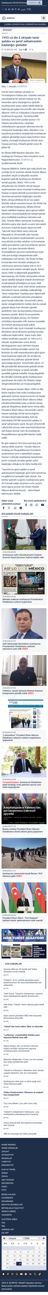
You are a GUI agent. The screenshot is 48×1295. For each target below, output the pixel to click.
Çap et (22, 49)
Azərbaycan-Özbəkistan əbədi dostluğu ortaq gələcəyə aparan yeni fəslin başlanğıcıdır (22, 784)
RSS (3, 1226)
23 (44, 1260)
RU (6, 9)
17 (7, 1260)
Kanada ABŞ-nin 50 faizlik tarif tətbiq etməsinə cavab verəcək (20, 970)
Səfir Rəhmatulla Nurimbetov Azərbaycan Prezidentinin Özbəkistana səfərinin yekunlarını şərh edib (21, 646)
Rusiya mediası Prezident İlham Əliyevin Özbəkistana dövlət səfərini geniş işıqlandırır (23, 830)
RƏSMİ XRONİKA (9, 1145)
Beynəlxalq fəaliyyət (13, 1208)
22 (39, 1260)
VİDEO (4, 1186)
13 (27, 1256)
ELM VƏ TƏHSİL (8, 1169)
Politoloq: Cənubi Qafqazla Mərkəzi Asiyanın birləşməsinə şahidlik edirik (23, 692)
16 (44, 1256)
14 (33, 1256)
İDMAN (5, 1173)
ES (19, 9)
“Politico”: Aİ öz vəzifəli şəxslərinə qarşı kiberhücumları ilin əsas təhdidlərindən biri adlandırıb (23, 982)
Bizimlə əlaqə (8, 1194)
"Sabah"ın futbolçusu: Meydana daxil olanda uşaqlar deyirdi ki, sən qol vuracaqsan (24, 1071)
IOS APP (5, 1233)
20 (27, 1260)
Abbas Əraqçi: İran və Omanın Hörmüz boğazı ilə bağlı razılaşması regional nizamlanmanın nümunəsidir (21, 1048)
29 (39, 1264)
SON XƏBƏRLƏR (13, 963)
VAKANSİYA (7, 1215)
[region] (25, 1051)
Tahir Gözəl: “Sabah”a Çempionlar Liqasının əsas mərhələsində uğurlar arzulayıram (23, 994)
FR (15, 9)
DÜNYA (5, 1176)
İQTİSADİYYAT (8, 1155)
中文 (29, 9)
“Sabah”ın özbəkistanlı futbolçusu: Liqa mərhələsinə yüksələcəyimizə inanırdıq (21, 1113)
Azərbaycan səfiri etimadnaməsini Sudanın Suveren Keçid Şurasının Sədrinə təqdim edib (23, 556)
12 (20, 1256)
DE (13, 9)
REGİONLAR (7, 1158)
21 (33, 1260)
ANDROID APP (8, 1229)
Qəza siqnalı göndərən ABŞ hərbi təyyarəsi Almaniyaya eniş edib (23, 1016)
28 (33, 1264)
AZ (3, 9)
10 (7, 1256)
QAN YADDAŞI (8, 1180)
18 (14, 1260)
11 (14, 1256)
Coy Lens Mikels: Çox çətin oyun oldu (20, 1103)
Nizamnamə (7, 1201)
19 (20, 1260)
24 (7, 1264)
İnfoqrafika (7, 1183)
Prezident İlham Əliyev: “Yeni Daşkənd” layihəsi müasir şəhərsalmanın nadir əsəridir (23, 919)
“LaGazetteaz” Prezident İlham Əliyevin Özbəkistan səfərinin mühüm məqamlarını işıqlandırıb (22, 737)
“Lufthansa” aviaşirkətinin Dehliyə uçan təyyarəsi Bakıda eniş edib (22, 1036)
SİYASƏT (7, 30)
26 (20, 1264)
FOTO (4, 1190)
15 (39, 1256)
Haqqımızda (7, 1198)
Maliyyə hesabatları (12, 1204)
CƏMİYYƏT (6, 1162)
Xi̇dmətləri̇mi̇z (9, 1211)
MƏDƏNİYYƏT (8, 1165)
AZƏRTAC (22, 86)
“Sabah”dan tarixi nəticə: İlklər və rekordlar (23, 1026)
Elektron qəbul (10, 1219)
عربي (23, 9)
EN (9, 9)
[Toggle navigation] (43, 18)
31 (7, 1267)
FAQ (3, 1223)
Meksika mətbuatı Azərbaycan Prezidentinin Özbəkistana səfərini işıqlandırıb (23, 600)
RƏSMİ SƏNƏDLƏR (10, 1148)
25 (14, 1264)
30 (44, 1264)
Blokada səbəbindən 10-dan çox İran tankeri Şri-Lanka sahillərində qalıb (23, 1060)
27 (27, 1264)
